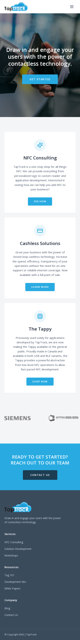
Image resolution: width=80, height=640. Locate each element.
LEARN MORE (40, 287)
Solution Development (17, 549)
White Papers (12, 588)
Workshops (11, 555)
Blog (7, 608)
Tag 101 (9, 575)
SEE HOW (40, 201)
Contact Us (11, 615)
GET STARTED (40, 79)
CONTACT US (40, 475)
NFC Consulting (13, 542)
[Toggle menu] (72, 6)
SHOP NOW (39, 381)
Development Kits (15, 582)
